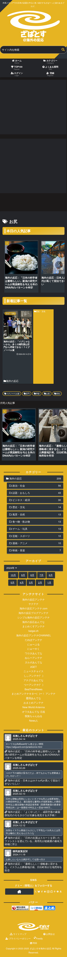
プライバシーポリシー (19, 938)
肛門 (27, 393)
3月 (31, 582)
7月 (41, 575)
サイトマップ (19, 933)
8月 (32, 575)
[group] (21, 267)
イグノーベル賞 (12, 393)
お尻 (48, 393)
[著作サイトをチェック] (19, 891)
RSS (34, 943)
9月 (23, 575)
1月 (49, 582)
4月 (22, 582)
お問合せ (50, 933)
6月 (51, 575)
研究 (58, 393)
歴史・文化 (40, 311)
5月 (12, 582)
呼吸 (38, 393)
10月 (13, 575)
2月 (40, 582)
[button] (63, 49)
